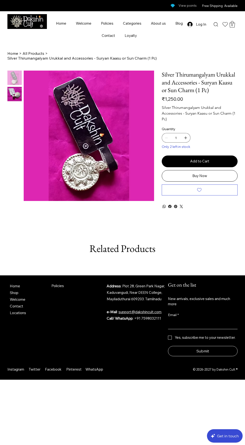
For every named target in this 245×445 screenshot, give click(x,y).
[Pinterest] (175, 206)
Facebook (53, 369)
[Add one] (185, 138)
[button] (232, 24)
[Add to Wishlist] (200, 189)
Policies (57, 286)
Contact (16, 306)
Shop (14, 292)
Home (15, 286)
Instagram (15, 369)
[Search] (215, 24)
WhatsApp (94, 369)
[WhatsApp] (164, 206)
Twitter (34, 369)
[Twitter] (181, 206)
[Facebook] (169, 206)
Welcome (17, 299)
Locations (18, 313)
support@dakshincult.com (139, 312)
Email (173, 315)
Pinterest (74, 369)
